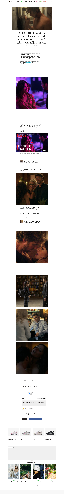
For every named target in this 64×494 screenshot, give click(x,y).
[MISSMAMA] (35, 1)
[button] (55, 1)
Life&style (15, 5)
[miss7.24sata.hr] (10, 1)
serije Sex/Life (28, 62)
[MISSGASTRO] (45, 1)
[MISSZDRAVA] (40, 1)
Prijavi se (24, 419)
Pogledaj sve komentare (41, 398)
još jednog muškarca (29, 165)
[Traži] (51, 1)
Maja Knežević (30, 45)
